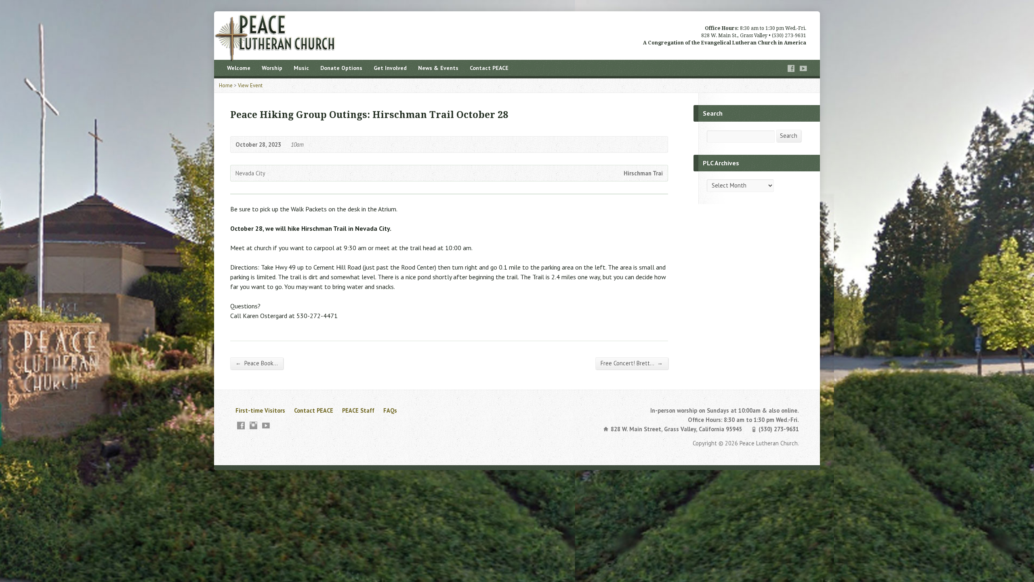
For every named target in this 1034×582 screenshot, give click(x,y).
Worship (272, 68)
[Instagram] (253, 425)
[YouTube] (803, 68)
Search (788, 135)
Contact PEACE (489, 68)
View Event (250, 85)
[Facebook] (791, 68)
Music (301, 68)
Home (226, 85)
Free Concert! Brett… (632, 363)
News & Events (438, 68)
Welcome (238, 68)
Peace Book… (256, 363)
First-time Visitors (260, 410)
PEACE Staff (358, 410)
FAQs (390, 410)
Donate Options (341, 68)
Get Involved (390, 68)
